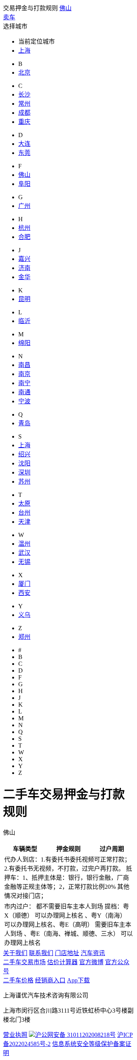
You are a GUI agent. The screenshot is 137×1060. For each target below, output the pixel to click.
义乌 (24, 615)
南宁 (24, 383)
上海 (24, 50)
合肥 (24, 237)
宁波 (24, 401)
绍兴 (24, 454)
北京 (24, 72)
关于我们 (15, 953)
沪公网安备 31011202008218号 (75, 1035)
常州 (24, 103)
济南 (24, 268)
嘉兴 (24, 259)
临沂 (24, 321)
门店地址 (67, 953)
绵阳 (24, 343)
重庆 (24, 122)
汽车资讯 (93, 953)
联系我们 (41, 953)
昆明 (24, 299)
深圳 (24, 472)
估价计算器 (62, 962)
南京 (24, 374)
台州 (24, 512)
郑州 (24, 637)
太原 (24, 503)
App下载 (78, 980)
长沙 (24, 94)
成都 (24, 112)
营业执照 (15, 1035)
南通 (24, 392)
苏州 (24, 481)
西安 (24, 593)
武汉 (24, 553)
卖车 (9, 17)
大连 (24, 144)
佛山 (65, 8)
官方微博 (91, 962)
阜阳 (24, 184)
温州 (24, 543)
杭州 (24, 228)
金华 (24, 277)
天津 (24, 521)
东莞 (24, 153)
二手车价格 (18, 980)
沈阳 (24, 463)
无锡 (24, 562)
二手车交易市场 (24, 962)
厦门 (24, 584)
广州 (24, 206)
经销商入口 (50, 980)
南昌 (24, 365)
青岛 (24, 423)
